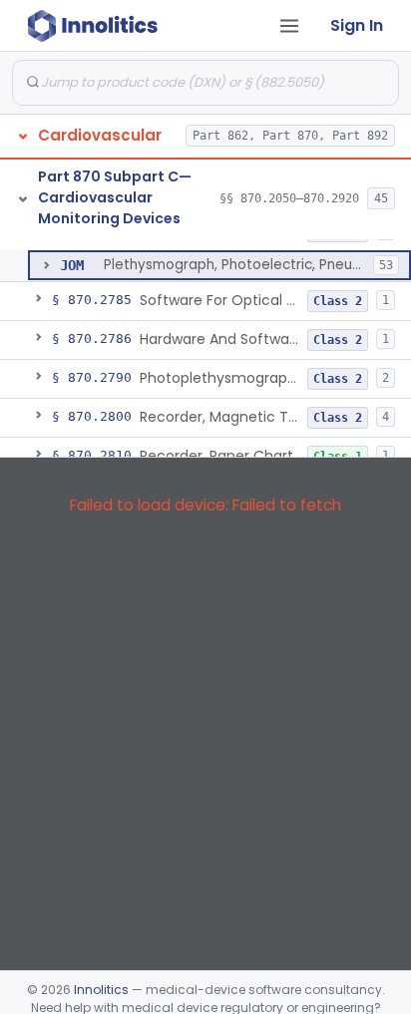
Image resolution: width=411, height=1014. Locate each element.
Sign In (356, 25)
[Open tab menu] (289, 26)
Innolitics (101, 989)
